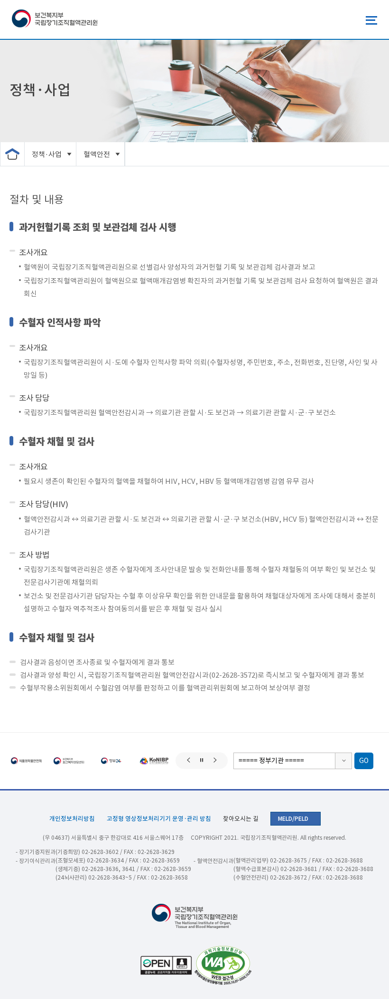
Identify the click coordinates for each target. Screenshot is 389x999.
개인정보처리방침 (72, 819)
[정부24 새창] (111, 761)
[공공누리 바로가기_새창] (165, 965)
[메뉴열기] (371, 20)
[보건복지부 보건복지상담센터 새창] (68, 761)
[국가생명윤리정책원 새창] (154, 761)
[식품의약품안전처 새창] (26, 761)
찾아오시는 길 (241, 819)
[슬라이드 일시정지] (202, 760)
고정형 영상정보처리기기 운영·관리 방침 (159, 819)
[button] (188, 760)
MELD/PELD (293, 818)
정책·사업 (47, 154)
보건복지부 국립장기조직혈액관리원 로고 (54, 19)
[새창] (221, 965)
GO (364, 760)
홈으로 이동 (12, 154)
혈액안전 (96, 154)
